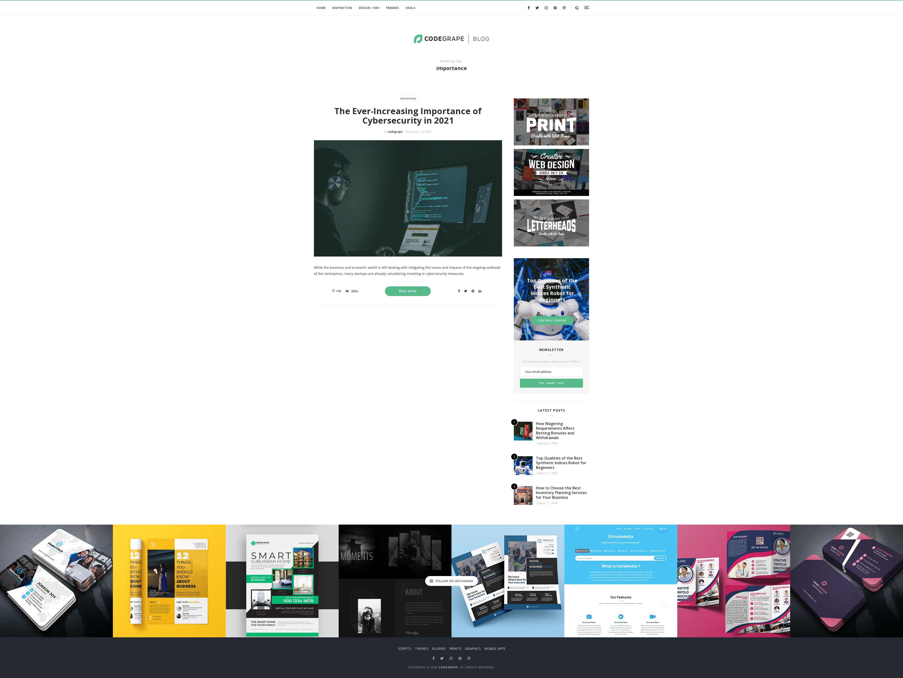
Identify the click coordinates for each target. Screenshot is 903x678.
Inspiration (342, 8)
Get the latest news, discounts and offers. (551, 361)
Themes (421, 648)
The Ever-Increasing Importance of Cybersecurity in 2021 (408, 115)
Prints (455, 648)
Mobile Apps (494, 648)
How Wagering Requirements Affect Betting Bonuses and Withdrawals (555, 430)
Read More (408, 291)
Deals (411, 8)
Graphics (473, 648)
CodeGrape (448, 667)
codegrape (395, 132)
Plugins (439, 648)
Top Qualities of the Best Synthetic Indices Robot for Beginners (561, 463)
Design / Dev (369, 8)
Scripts (404, 648)
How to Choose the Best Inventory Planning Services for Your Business (552, 290)
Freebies (392, 8)
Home (321, 8)
